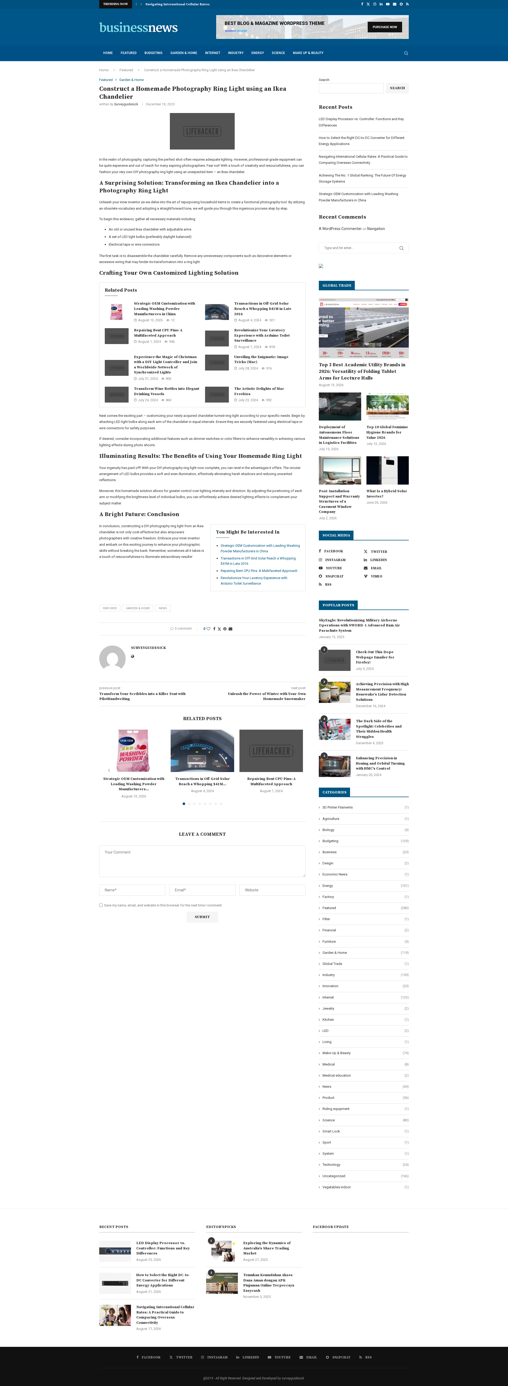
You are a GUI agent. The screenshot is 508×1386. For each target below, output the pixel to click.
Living (366, 1042)
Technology (366, 1165)
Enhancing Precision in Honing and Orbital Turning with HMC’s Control (380, 763)
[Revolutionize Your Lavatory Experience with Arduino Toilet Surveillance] (217, 338)
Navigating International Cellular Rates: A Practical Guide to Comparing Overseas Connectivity (165, 1315)
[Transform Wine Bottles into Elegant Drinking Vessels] (117, 395)
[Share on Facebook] (214, 629)
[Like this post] (208, 629)
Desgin (366, 863)
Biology (366, 830)
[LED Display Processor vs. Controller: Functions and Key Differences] (115, 1251)
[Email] (394, 4)
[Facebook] (362, 4)
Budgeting (153, 53)
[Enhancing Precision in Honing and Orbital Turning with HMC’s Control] (335, 766)
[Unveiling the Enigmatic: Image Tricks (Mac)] (217, 363)
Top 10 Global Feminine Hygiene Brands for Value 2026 (387, 432)
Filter (366, 919)
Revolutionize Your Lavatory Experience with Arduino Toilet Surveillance (262, 335)
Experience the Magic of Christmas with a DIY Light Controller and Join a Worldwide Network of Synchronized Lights (165, 365)
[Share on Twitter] (219, 629)
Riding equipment (366, 1109)
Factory (366, 897)
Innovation (366, 986)
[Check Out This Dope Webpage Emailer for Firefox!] (335, 660)
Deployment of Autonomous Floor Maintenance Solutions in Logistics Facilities (339, 435)
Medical (366, 1064)
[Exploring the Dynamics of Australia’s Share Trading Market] (222, 1251)
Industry (235, 53)
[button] (136, 4)
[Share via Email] (230, 629)
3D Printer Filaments (366, 807)
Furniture (366, 941)
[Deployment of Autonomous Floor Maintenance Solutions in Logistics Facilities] (340, 406)
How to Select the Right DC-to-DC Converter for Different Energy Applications (163, 1280)
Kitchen (366, 1020)
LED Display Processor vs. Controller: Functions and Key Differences (163, 1248)
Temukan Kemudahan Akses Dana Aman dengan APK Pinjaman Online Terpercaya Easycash (268, 1283)
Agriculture (366, 819)
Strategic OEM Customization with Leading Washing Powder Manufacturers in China (164, 308)
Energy (257, 53)
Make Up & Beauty (308, 53)
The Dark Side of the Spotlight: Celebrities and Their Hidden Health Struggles (379, 729)
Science (278, 53)
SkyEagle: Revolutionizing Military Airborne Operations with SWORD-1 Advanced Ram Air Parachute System (359, 625)
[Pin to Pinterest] (224, 629)
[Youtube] (387, 4)
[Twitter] (368, 4)
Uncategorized (366, 1176)
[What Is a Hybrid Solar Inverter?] (387, 470)
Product (366, 1098)
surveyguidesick (126, 104)
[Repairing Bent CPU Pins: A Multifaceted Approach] (117, 336)
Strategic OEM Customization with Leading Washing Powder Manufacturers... (133, 784)
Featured (129, 53)
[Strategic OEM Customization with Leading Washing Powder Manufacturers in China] (117, 312)
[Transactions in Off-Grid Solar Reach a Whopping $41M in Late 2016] (217, 312)
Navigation (376, 229)
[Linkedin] (381, 4)
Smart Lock (366, 1131)
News (366, 1087)
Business (366, 852)
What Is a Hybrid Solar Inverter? (386, 494)
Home (108, 53)
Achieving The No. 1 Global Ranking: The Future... (186, 4)
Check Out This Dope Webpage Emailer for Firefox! (375, 657)
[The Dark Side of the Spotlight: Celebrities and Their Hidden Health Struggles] (335, 729)
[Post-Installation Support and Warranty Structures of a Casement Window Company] (340, 470)
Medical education (366, 1075)
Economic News (366, 874)
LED (366, 1031)
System (366, 1153)
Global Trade (366, 964)
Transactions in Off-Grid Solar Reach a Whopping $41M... (202, 781)
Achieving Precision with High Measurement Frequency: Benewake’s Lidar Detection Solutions (382, 692)
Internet (212, 53)
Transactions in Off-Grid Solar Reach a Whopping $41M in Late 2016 (262, 308)
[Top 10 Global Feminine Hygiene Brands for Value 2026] (387, 406)
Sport (366, 1142)
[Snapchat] (401, 4)
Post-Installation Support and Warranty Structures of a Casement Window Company (339, 501)
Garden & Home (183, 53)
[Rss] (407, 4)
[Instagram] (374, 4)
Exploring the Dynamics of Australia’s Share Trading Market (267, 1248)
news (163, 608)
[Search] (406, 53)
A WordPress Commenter (340, 229)
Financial (366, 930)
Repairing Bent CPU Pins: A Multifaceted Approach (158, 333)
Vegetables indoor (366, 1187)
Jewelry (366, 1008)
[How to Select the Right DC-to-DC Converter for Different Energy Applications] (115, 1283)
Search (324, 80)
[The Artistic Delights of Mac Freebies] (217, 395)
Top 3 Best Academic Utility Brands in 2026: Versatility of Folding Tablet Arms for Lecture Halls (362, 371)
